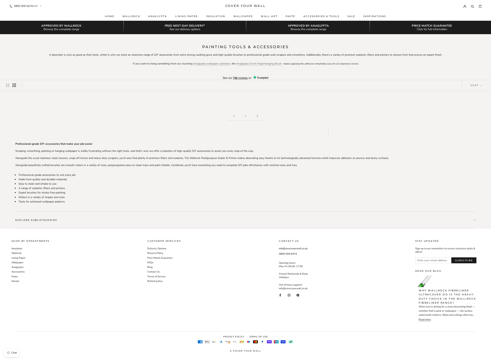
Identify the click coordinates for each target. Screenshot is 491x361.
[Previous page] (234, 116)
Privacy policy (233, 336)
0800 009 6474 (23, 6)
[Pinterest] (298, 295)
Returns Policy (155, 253)
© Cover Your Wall (245, 350)
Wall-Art (269, 16)
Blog (150, 267)
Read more (425, 319)
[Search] (472, 5)
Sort (475, 85)
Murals (15, 281)
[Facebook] (280, 295)
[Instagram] (289, 295)
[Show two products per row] (7, 85)
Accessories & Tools (321, 16)
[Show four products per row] (14, 85)
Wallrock (131, 16)
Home (109, 16)
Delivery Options (156, 248)
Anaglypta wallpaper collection (211, 63)
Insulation (215, 16)
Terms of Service (156, 276)
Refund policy (155, 281)
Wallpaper (243, 16)
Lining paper (186, 16)
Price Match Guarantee (160, 258)
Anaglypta (157, 16)
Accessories (18, 271)
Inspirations (374, 16)
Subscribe (464, 260)
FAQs (150, 262)
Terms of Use (258, 336)
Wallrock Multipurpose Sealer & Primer (213, 158)
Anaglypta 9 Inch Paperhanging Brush (259, 63)
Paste (290, 16)
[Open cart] (480, 6)
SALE (351, 16)
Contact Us (153, 271)
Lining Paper (19, 258)
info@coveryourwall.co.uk (293, 248)
